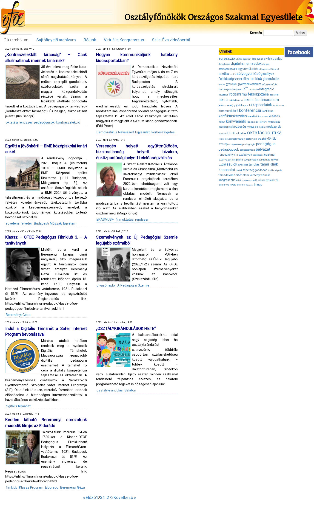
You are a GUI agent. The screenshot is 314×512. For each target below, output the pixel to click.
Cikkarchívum (16, 39)
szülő (222, 164)
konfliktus (267, 111)
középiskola (225, 126)
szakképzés (258, 155)
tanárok (239, 170)
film (246, 79)
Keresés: (256, 33)
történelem (241, 175)
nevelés (223, 133)
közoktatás (274, 121)
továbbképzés (275, 170)
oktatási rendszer (19, 122)
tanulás (254, 164)
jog (233, 105)
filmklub (11, 487)
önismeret (249, 185)
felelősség (226, 79)
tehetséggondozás (255, 170)
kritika (265, 116)
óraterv (241, 184)
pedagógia (248, 144)
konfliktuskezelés (233, 116)
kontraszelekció (68, 122)
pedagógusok (44, 122)
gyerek (222, 84)
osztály (241, 139)
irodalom (274, 94)
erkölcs (224, 74)
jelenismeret (225, 105)
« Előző (89, 497)
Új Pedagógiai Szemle (133, 285)
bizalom (247, 59)
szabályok (245, 154)
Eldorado (51, 487)
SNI (236, 155)
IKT (245, 89)
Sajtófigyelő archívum (56, 39)
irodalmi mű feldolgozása (249, 94)
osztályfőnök (251, 139)
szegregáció (237, 160)
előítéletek (274, 69)
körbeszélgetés (163, 132)
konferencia (250, 110)
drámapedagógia (228, 69)
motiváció (252, 126)
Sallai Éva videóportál (171, 39)
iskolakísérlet (236, 100)
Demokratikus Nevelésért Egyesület (123, 132)
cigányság (257, 59)
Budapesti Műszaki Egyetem (55, 223)
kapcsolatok (262, 105)
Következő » (125, 497)
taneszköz (243, 165)
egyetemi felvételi (19, 223)
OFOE (231, 133)
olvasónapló (106, 285)
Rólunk (90, 39)
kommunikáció (228, 111)
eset (232, 74)
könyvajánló (236, 121)
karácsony (278, 105)
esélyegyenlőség (248, 73)
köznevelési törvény (257, 122)
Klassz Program (31, 487)
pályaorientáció (247, 150)
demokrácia (224, 64)
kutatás (274, 116)
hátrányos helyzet (230, 89)
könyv (222, 121)
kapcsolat (246, 105)
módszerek (273, 126)
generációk (271, 79)
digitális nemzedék (246, 63)
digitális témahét (18, 406)
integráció (266, 89)
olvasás (222, 139)
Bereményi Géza (18, 315)
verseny (255, 175)
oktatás (241, 133)
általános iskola (227, 184)
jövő (238, 105)
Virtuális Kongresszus (124, 39)
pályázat (263, 149)
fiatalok (238, 79)
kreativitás (254, 116)
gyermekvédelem (249, 84)
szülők (231, 164)
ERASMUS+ (105, 219)
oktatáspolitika (264, 132)
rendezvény (226, 154)
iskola (223, 100)
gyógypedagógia (269, 84)
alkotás (239, 59)
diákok (265, 64)
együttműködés (248, 68)
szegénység (250, 159)
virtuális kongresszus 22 (246, 180)
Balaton (130, 390)
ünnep (258, 184)
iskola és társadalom (261, 99)
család (278, 58)
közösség (239, 126)
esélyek (268, 74)
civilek (268, 58)
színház (274, 160)
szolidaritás (263, 159)
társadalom (226, 175)
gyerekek (231, 84)
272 (110, 497)
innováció (254, 89)
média (262, 127)
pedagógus (266, 143)
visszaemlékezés (268, 180)
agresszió (227, 58)
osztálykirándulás (110, 390)
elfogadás (263, 69)
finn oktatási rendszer (132, 219)
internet (223, 94)
